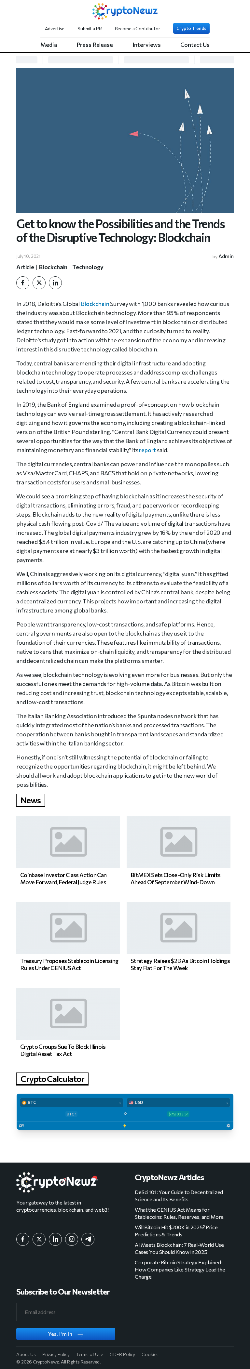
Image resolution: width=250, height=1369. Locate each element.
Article (25, 267)
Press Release (94, 44)
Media (48, 44)
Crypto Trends (191, 28)
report (147, 450)
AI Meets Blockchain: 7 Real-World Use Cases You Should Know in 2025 (179, 1248)
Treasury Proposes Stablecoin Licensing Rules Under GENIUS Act (69, 964)
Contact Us (195, 44)
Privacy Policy (56, 1354)
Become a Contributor (137, 28)
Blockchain (53, 267)
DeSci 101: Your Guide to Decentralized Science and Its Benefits (179, 1195)
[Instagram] (71, 1239)
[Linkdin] (55, 282)
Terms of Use (89, 1354)
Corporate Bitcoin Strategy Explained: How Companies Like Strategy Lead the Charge (180, 1269)
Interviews (146, 44)
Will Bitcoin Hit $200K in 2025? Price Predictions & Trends (176, 1230)
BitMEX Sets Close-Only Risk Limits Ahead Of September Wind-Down (175, 878)
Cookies (150, 1354)
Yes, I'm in (60, 1334)
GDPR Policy (122, 1354)
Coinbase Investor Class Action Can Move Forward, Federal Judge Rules (63, 878)
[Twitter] (39, 282)
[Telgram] (87, 1239)
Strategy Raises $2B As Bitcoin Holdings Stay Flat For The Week (180, 964)
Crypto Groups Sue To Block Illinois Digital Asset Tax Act (63, 1050)
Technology (88, 267)
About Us (26, 1354)
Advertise (55, 28)
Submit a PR (89, 28)
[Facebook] (22, 282)
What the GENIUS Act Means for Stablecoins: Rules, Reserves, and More (179, 1213)
